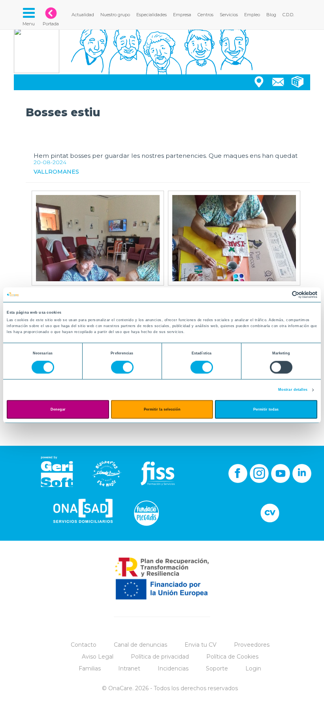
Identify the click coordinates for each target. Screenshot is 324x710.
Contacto (83, 644)
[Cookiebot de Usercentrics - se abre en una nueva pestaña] (282, 294)
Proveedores (251, 644)
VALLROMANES (56, 171)
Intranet (129, 668)
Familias (90, 668)
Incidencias (173, 668)
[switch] (122, 367)
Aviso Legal (97, 656)
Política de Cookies (232, 656)
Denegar (58, 409)
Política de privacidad (160, 656)
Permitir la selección (162, 409)
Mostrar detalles (293, 390)
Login (253, 668)
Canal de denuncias (140, 644)
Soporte (217, 668)
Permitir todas (266, 409)
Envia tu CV (201, 644)
